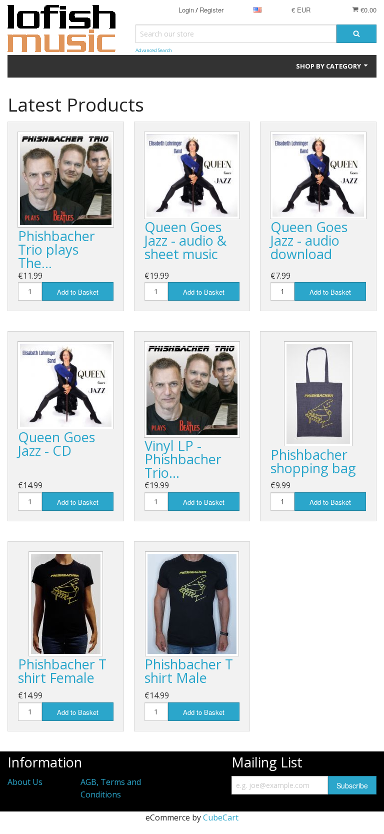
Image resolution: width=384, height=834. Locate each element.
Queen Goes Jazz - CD (56, 444)
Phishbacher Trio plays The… (56, 249)
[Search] (356, 34)
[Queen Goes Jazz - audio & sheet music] (192, 175)
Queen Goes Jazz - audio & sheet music (185, 240)
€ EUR (301, 10)
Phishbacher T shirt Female (62, 671)
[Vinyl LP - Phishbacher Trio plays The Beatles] (192, 389)
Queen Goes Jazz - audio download (309, 240)
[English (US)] (258, 10)
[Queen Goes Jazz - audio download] (318, 175)
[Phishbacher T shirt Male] (192, 604)
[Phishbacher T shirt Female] (65, 604)
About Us (25, 781)
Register (212, 10)
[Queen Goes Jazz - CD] (66, 385)
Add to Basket (77, 292)
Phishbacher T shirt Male (188, 671)
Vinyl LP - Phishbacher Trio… (183, 459)
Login (186, 10)
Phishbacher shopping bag (313, 461)
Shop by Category (329, 66)
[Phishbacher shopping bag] (318, 394)
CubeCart (220, 817)
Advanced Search (154, 50)
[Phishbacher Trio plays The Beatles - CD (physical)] (66, 180)
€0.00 (367, 10)
